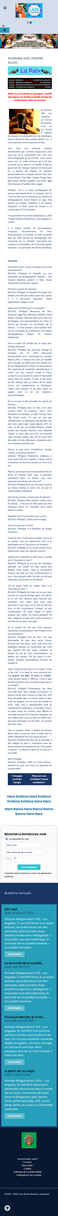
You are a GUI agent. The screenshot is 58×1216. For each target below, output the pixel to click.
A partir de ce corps (19, 1071)
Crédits (27, 1168)
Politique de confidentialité (27, 1171)
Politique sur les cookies (29, 1175)
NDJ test (11, 909)
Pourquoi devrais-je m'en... (25, 1017)
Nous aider (27, 1165)
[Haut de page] (7, 1209)
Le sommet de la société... (24, 963)
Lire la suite (14, 954)
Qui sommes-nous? (27, 1159)
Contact (27, 1162)
